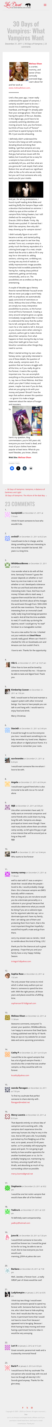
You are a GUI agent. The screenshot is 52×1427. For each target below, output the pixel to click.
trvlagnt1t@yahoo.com (21, 961)
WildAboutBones (19, 563)
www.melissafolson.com (19, 88)
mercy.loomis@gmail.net (22, 1173)
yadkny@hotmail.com (20, 1223)
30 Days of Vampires (33, 43)
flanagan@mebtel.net (20, 1102)
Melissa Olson (18, 1015)
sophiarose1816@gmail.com (23, 1003)
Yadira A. (15, 1210)
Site (25, 1414)
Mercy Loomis (18, 1114)
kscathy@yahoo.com (20, 1075)
